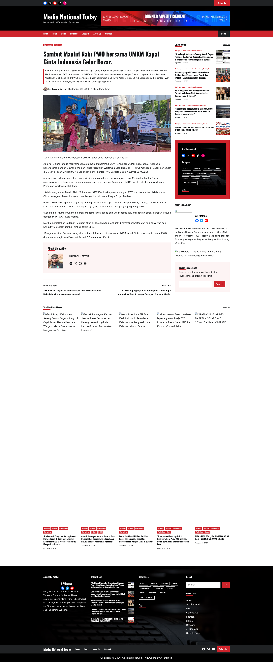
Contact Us (192, 612)
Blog (188, 608)
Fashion (190, 616)
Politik (205, 69)
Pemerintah (48, 45)
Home (189, 620)
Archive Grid (193, 604)
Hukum (183, 51)
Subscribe (223, 649)
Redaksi (195, 178)
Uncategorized (189, 183)
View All (226, 45)
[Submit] (226, 585)
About (189, 600)
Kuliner (207, 169)
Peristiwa (58, 45)
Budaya (177, 51)
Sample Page (193, 633)
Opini (218, 169)
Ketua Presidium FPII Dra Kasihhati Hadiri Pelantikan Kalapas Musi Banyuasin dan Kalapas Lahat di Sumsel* (192, 93)
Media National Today (70, 16)
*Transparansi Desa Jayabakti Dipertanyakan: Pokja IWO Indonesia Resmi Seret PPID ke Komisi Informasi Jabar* (194, 111)
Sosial (205, 124)
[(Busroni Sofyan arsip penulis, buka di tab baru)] (45, 90)
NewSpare (150, 657)
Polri (209, 69)
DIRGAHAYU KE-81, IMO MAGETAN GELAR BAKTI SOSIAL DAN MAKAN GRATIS (194, 128)
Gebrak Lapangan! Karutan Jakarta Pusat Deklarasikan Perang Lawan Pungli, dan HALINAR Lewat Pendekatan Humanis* (192, 75)
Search (219, 284)
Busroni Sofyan (59, 89)
